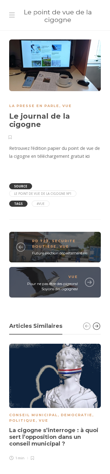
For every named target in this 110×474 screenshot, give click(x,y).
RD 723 (40, 241)
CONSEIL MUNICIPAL (33, 415)
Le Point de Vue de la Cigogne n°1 (43, 193)
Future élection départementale (59, 253)
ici (88, 156)
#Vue (41, 204)
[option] (55, 403)
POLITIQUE (22, 420)
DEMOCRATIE (76, 415)
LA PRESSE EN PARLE (34, 106)
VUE (67, 106)
